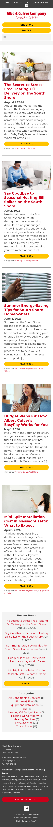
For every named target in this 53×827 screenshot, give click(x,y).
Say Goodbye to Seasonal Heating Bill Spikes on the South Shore (24, 199)
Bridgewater (29, 776)
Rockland (6, 789)
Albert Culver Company (29, 814)
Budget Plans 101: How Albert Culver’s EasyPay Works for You (26, 420)
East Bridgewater (25, 780)
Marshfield (42, 783)
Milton (4, 786)
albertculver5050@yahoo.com (14, 757)
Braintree (19, 776)
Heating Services (27, 148)
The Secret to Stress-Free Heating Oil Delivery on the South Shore (25, 91)
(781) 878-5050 (40, 2)
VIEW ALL (26, 683)
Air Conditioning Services (26, 368)
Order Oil (26, 25)
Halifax (35, 780)
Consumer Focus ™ (29, 821)
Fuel (17, 148)
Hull (27, 783)
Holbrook (21, 783)
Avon (13, 776)
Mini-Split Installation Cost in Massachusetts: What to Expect (26, 521)
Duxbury (13, 780)
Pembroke (19, 786)
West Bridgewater (34, 789)
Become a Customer (17, 2)
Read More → (26, 144)
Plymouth (28, 786)
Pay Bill (26, 30)
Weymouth (6, 793)
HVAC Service (24, 723)
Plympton (37, 786)
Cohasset (5, 780)
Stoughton (22, 789)
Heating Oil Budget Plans (26, 260)
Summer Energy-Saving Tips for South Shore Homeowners (26, 309)
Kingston (33, 783)
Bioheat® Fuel (24, 701)
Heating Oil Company (25, 715)
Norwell (11, 786)
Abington (6, 776)
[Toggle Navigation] (26, 37)
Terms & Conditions (32, 818)
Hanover (42, 780)
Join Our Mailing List (25, 799)
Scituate (13, 789)
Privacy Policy (18, 818)
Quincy (45, 786)
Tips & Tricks (24, 726)
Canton (38, 776)
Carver (44, 776)
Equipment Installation (24, 705)
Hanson (5, 783)
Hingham (13, 783)
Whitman (16, 793)
